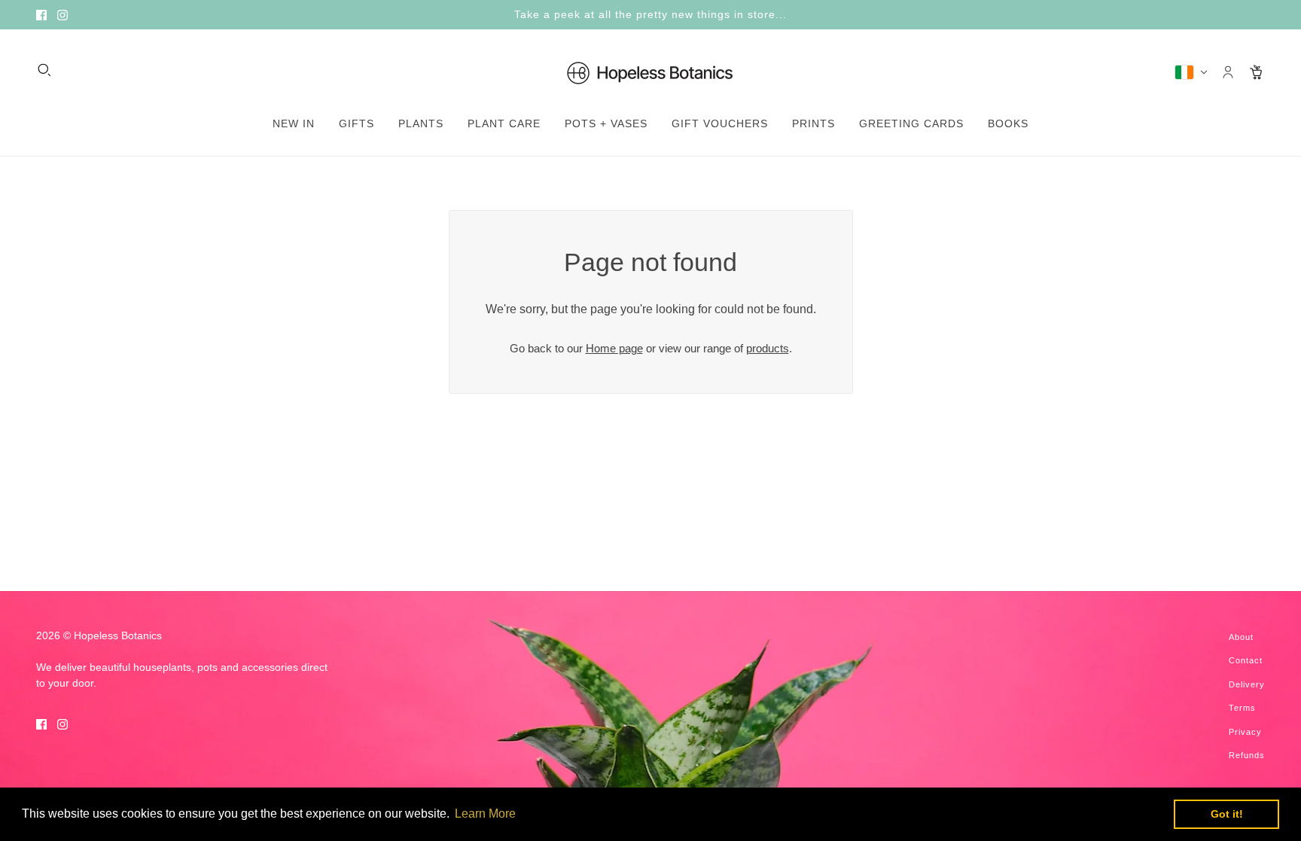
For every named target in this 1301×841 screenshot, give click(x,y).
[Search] (44, 70)
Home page (614, 348)
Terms (1242, 707)
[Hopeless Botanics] (650, 72)
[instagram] (62, 14)
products (767, 348)
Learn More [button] (485, 813)
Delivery (1247, 684)
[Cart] (1256, 72)
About (1241, 636)
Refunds (1247, 755)
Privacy (1245, 731)
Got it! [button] (1227, 814)
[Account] (1228, 72)
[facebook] (41, 14)
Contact (1246, 660)
